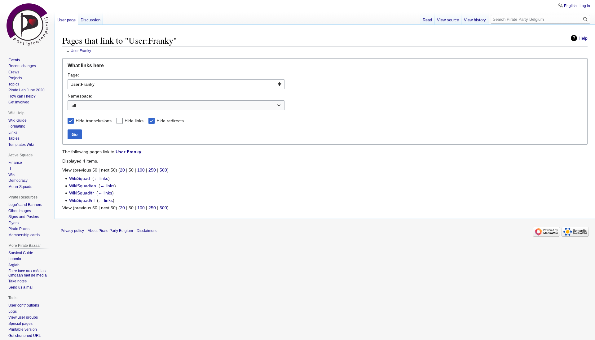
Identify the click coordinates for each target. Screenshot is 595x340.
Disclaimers (146, 231)
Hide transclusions (94, 120)
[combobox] (176, 84)
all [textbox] (74, 105)
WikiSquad (79, 178)
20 (122, 170)
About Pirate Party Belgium (110, 231)
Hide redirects (170, 120)
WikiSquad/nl (82, 200)
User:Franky (81, 51)
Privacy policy (72, 231)
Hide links (134, 120)
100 (141, 170)
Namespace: (80, 96)
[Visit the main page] (27, 25)
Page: (73, 74)
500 (163, 170)
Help (583, 38)
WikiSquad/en (82, 185)
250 (152, 170)
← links (101, 178)
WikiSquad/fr (81, 192)
